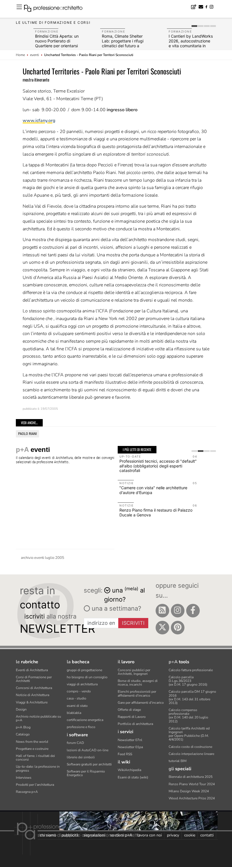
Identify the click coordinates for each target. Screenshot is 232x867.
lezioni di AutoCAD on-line (87, 750)
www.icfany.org (39, 120)
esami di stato (77, 705)
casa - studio (76, 698)
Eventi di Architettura (32, 670)
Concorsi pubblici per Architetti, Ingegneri (134, 672)
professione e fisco (81, 727)
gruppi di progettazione (84, 670)
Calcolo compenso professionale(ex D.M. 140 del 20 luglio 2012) (188, 716)
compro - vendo (79, 691)
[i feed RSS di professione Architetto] (162, 610)
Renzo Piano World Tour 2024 (192, 784)
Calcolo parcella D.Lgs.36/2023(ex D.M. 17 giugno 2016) (188, 681)
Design (21, 709)
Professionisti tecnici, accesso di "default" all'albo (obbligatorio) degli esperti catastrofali (158, 466)
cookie (189, 835)
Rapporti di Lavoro (132, 716)
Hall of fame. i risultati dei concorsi (35, 758)
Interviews (23, 777)
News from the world (32, 741)
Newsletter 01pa (130, 747)
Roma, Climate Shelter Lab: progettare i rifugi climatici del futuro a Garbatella (122, 43)
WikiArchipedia (129, 770)
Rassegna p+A (27, 791)
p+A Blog (23, 727)
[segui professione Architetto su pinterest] (177, 627)
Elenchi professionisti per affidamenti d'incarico (137, 693)
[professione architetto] (57, 9)
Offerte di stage (129, 709)
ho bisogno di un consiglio (87, 677)
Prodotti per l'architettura (35, 784)
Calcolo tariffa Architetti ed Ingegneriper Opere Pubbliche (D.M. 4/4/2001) (189, 734)
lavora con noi (149, 835)
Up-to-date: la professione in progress (38, 768)
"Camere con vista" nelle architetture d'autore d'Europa (153, 490)
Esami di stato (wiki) (133, 777)
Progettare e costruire (32, 748)
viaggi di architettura (82, 684)
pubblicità (69, 835)
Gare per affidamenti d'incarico (141, 702)
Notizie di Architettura (32, 695)
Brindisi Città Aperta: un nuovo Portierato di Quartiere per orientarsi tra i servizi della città (57, 43)
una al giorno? (124, 594)
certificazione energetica (85, 720)
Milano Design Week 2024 (189, 791)
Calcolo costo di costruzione (190, 746)
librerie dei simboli (81, 757)
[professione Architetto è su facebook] (193, 610)
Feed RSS (125, 754)
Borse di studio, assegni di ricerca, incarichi (138, 683)
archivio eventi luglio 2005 (42, 557)
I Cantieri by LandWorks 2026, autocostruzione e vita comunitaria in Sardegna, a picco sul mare (191, 45)
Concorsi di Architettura (34, 688)
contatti (207, 835)
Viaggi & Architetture (32, 702)
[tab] (194, 26)
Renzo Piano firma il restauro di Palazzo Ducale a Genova (155, 512)
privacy (173, 835)
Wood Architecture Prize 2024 (192, 798)
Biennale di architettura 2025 (190, 776)
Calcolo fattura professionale (191, 670)
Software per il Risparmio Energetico (86, 773)
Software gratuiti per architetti (89, 764)
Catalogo (23, 734)
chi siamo (48, 835)
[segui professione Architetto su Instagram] (177, 610)
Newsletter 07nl (130, 740)
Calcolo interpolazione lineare (191, 754)
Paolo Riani (27, 434)
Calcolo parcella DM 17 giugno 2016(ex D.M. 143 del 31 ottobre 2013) (192, 697)
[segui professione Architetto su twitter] (162, 627)
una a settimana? (115, 608)
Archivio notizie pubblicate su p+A (38, 718)
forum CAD (75, 743)
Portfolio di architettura (135, 724)
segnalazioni (94, 835)
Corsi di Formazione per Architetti (34, 679)
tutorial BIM (177, 761)
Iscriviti (133, 623)
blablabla (74, 713)
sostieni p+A (121, 835)
